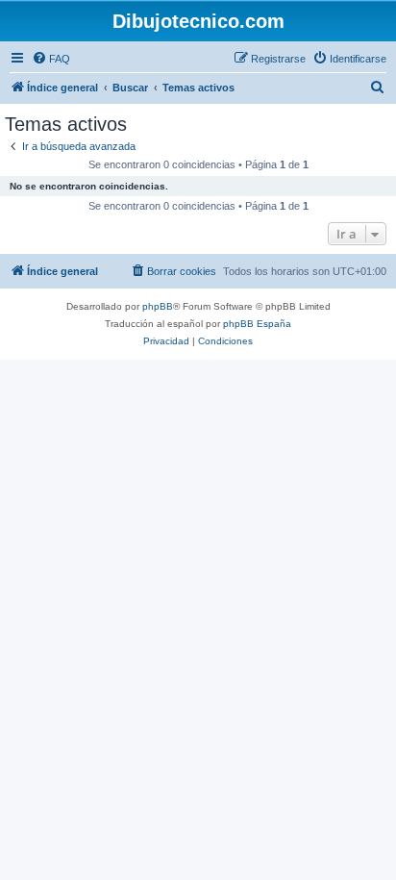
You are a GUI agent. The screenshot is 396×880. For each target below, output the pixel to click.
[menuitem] (51, 58)
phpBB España (257, 323)
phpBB (157, 306)
